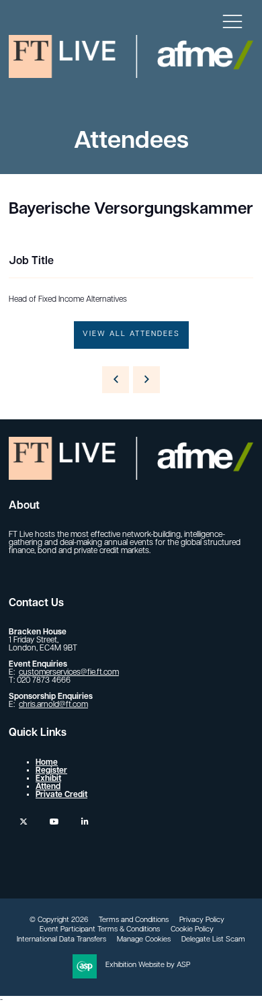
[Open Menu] (232, 21)
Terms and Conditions (134, 920)
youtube (54, 821)
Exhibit (48, 779)
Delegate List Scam (213, 940)
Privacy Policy (201, 920)
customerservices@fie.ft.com (69, 673)
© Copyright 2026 (59, 920)
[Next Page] (146, 379)
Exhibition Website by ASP (147, 965)
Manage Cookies (144, 940)
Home (47, 763)
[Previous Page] (115, 379)
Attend (48, 787)
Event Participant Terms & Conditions (100, 929)
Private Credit (61, 795)
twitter (23, 821)
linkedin (85, 821)
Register (51, 771)
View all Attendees (131, 334)
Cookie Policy (192, 929)
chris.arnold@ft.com (53, 705)
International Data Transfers (61, 940)
